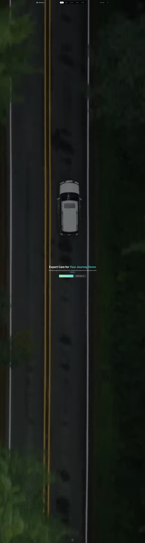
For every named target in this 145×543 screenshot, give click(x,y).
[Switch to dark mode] (107, 2)
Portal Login (102, 2)
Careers (77, 2)
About (66, 2)
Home (62, 2)
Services (71, 2)
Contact (82, 2)
